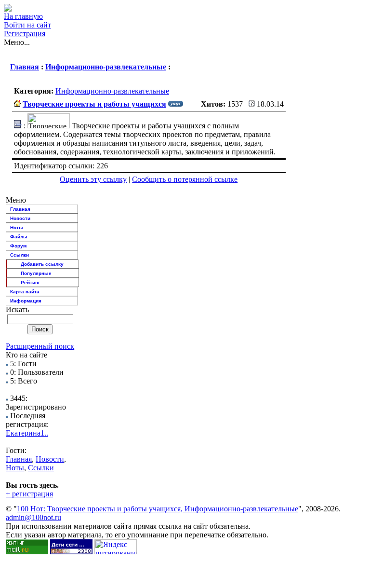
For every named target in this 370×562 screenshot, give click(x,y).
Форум (18, 245)
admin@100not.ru (33, 517)
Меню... (17, 42)
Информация (25, 300)
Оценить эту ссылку (93, 179)
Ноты (16, 227)
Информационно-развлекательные (105, 67)
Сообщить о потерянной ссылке (185, 179)
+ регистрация (29, 494)
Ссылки (19, 255)
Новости (20, 218)
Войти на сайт (27, 25)
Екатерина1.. (27, 433)
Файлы (18, 236)
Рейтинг (30, 282)
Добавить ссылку (42, 264)
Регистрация (24, 33)
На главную (23, 16)
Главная (24, 67)
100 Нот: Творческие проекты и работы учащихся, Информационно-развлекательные (157, 509)
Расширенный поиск (40, 346)
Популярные (36, 273)
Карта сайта (25, 291)
